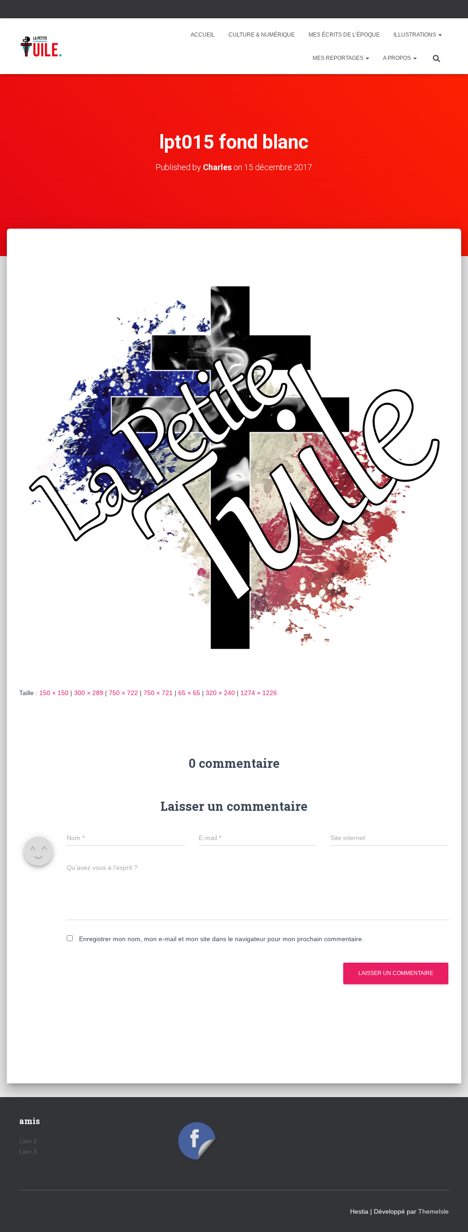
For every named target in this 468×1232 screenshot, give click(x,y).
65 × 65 (189, 692)
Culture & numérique (262, 35)
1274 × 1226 (258, 692)
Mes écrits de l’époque (344, 35)
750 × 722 (123, 692)
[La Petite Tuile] (41, 46)
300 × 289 (88, 692)
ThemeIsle (433, 1211)
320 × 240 (220, 692)
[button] (439, 35)
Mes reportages (339, 58)
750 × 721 (158, 692)
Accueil (203, 35)
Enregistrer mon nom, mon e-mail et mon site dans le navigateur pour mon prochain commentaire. (221, 939)
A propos (397, 58)
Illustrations (415, 35)
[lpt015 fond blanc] (234, 467)
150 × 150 (54, 692)
